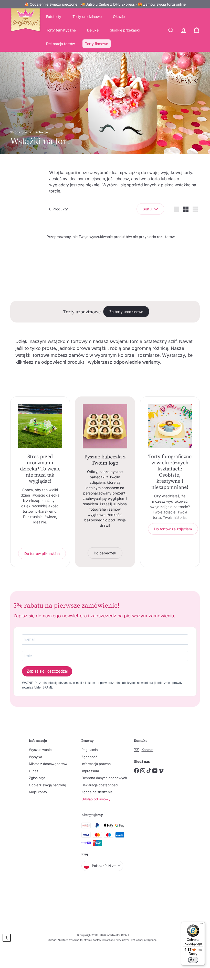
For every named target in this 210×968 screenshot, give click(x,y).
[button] (7, 938)
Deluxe (93, 30)
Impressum (90, 771)
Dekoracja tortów (60, 43)
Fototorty (53, 16)
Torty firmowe (96, 43)
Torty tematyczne (61, 30)
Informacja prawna (96, 764)
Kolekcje (41, 132)
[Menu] (202, 925)
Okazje (119, 16)
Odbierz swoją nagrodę (47, 785)
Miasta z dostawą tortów (48, 764)
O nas (33, 771)
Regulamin (89, 750)
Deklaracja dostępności (99, 785)
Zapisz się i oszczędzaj (47, 671)
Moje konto (38, 792)
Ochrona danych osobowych (104, 778)
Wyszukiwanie (40, 750)
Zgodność (89, 757)
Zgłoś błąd (37, 778)
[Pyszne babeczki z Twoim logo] (105, 426)
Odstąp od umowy (95, 799)
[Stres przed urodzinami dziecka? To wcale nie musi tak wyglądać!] (40, 426)
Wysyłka (35, 757)
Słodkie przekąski (125, 30)
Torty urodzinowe (87, 16)
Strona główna (20, 132)
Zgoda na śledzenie (97, 792)
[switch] (193, 960)
